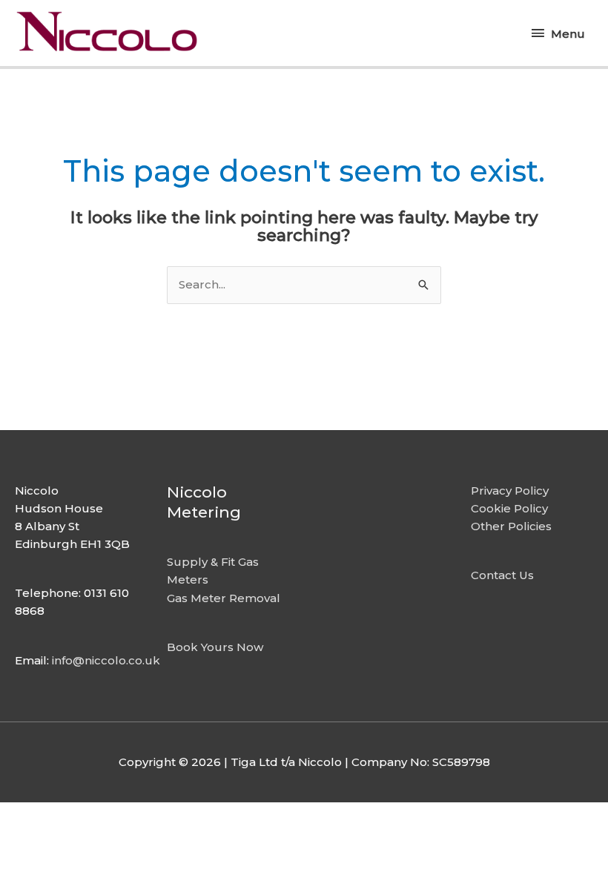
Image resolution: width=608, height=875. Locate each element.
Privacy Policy (510, 490)
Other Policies (511, 526)
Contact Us (502, 575)
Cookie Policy (509, 508)
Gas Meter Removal (223, 598)
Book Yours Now (215, 647)
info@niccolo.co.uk (106, 660)
